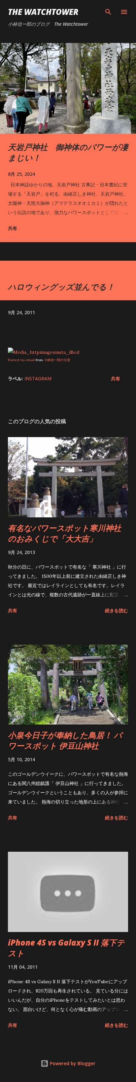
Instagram (37, 378)
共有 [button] (12, 228)
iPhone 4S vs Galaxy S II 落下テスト (66, 947)
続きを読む (116, 610)
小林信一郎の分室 (57, 360)
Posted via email (21, 360)
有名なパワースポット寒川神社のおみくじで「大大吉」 (64, 533)
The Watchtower (43, 11)
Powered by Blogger (72, 1063)
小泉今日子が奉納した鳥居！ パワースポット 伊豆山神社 (65, 740)
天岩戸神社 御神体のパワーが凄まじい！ (68, 152)
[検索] (108, 12)
